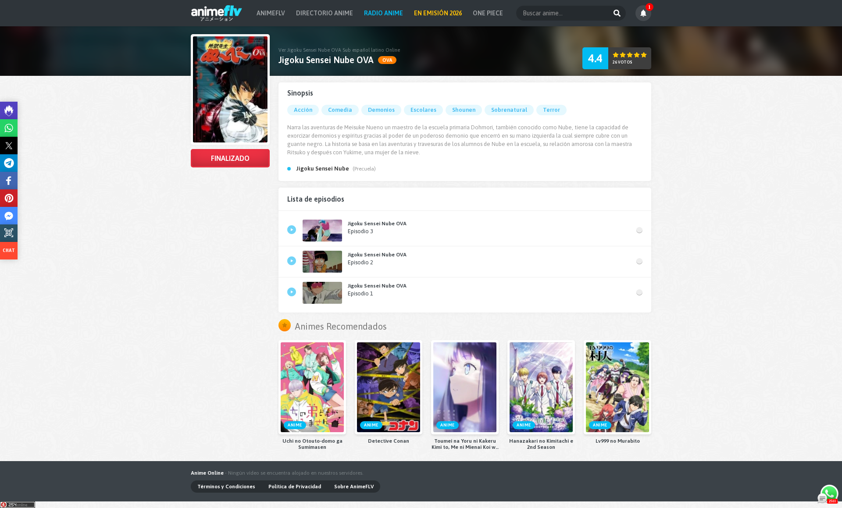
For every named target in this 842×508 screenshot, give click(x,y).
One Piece (488, 13)
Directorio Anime (324, 13)
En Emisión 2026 (438, 13)
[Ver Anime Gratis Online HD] (216, 13)
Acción (303, 110)
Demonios (381, 110)
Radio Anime (383, 13)
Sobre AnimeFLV (354, 486)
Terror (551, 110)
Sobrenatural (509, 110)
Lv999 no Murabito (618, 441)
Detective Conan (388, 441)
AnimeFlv (271, 13)
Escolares (423, 110)
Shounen (463, 110)
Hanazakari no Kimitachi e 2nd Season (541, 444)
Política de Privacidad (294, 486)
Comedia (340, 110)
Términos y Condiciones (226, 486)
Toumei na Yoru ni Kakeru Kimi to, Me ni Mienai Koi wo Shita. (465, 444)
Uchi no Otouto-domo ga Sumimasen (312, 444)
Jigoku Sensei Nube (322, 168)
